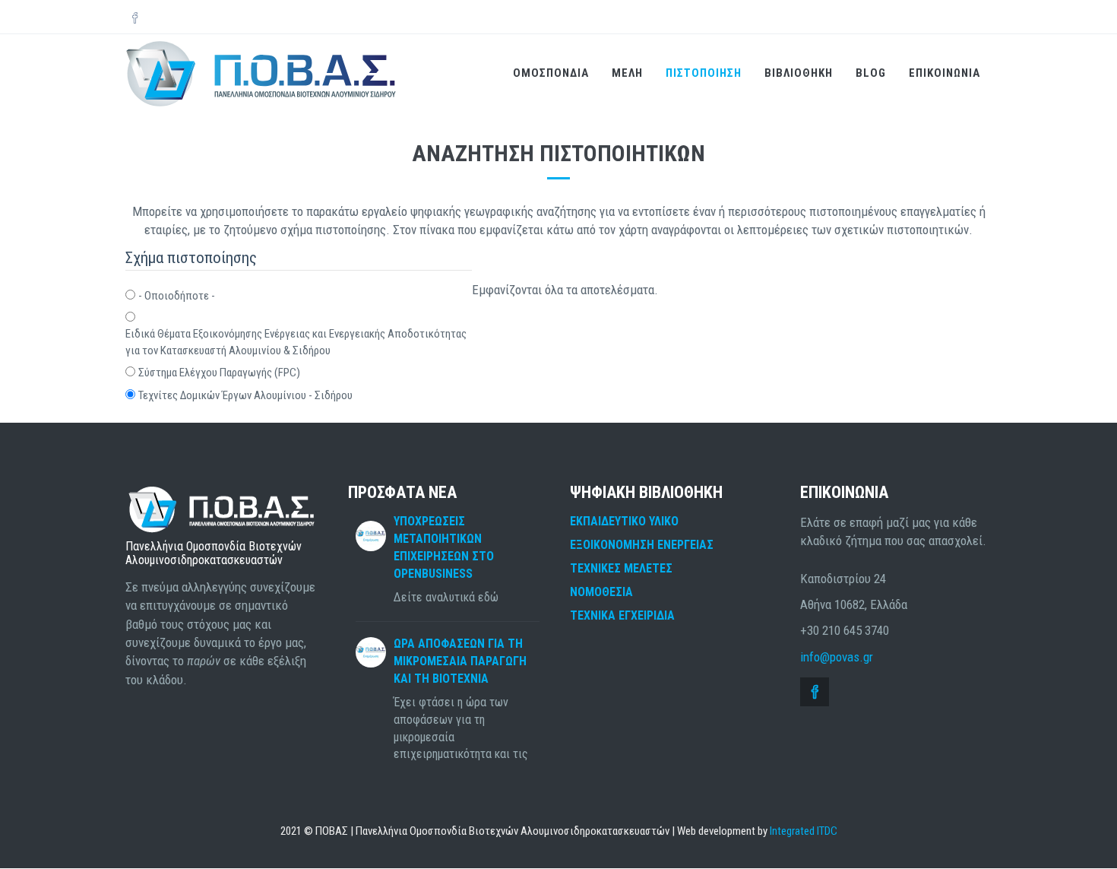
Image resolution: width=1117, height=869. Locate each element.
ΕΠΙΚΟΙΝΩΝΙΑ (944, 73)
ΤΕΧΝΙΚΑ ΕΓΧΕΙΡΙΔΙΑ (622, 615)
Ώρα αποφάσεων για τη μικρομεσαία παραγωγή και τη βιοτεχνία (460, 661)
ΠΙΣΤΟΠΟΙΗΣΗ (704, 73)
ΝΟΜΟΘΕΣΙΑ (601, 592)
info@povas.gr (836, 656)
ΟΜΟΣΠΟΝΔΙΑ (551, 73)
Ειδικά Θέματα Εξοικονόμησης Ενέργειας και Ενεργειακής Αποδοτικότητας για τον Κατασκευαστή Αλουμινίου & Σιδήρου (296, 342)
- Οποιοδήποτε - (176, 296)
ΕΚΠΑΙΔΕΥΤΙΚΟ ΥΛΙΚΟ (624, 521)
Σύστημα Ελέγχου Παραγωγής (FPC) (219, 372)
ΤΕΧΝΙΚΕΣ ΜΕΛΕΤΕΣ (621, 568)
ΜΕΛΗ (627, 73)
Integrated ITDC (803, 831)
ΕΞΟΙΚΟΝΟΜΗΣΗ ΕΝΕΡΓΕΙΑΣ (642, 545)
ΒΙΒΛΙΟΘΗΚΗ (798, 73)
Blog (871, 73)
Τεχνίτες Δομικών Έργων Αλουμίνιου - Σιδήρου (245, 395)
